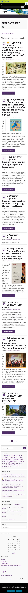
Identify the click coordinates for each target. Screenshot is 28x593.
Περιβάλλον (10, 465)
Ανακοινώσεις (17, 59)
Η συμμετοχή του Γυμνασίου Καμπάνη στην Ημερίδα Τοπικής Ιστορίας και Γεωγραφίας (13, 162)
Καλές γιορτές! (11, 519)
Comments (4, 563)
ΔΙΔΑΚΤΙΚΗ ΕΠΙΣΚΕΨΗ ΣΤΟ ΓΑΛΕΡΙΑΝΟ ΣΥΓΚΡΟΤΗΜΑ (12, 397)
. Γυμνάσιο (6, 455)
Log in (3, 571)
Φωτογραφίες (6, 466)
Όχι (13, 591)
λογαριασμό (9, 578)
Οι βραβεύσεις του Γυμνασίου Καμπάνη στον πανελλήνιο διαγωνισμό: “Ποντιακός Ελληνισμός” (14, 343)
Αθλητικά (8, 457)
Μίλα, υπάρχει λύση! (13, 236)
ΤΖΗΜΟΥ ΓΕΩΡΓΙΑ (9, 59)
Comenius (20, 456)
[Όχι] (26, 588)
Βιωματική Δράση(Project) (12, 459)
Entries (3, 561)
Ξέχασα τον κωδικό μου (6, 575)
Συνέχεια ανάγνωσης (8, 93)
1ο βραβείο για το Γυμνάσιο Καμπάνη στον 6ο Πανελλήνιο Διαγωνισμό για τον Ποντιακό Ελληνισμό (13, 253)
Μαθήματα (4, 465)
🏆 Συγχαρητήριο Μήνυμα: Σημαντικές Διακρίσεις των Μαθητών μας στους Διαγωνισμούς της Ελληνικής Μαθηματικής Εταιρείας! (13, 50)
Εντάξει (9, 591)
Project (4, 457)
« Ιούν (13, 553)
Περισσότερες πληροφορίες (7, 33)
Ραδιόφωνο (17, 465)
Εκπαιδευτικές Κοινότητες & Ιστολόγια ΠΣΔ (11, 565)
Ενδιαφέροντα (12, 463)
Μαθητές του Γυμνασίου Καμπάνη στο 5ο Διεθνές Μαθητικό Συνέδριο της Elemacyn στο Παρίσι (13, 201)
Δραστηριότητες (11, 461)
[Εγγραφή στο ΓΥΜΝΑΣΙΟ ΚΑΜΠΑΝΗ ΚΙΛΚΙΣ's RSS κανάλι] (1, 5)
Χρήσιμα (12, 466)
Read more (18, 591)
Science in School (17, 504)
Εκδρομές (4, 463)
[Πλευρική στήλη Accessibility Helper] (26, 3)
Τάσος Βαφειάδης (6, 507)
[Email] (3, 26)
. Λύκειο (14, 455)
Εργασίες (19, 463)
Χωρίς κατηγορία (17, 466)
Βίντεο (4, 459)
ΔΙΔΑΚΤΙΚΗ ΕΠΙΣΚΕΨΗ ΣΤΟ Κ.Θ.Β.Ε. (12, 305)
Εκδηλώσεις (21, 461)
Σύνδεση (7, 1)
